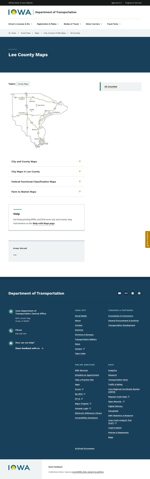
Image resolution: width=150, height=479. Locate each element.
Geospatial (113, 411)
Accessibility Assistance (86, 418)
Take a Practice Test (84, 380)
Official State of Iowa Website (20, 3)
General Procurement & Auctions (123, 320)
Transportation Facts (118, 380)
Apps (77, 384)
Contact (78, 325)
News (77, 344)
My (79, 394)
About (78, 320)
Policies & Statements (118, 432)
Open (115, 401)
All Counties (75, 33)
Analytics (112, 370)
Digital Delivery (115, 406)
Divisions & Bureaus (84, 335)
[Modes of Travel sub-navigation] (80, 24)
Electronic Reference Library (88, 413)
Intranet (81, 408)
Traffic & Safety (115, 384)
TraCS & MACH (115, 428)
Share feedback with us (27, 348)
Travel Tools (25, 33)
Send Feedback (55, 467)
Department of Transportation (56, 12)
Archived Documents (84, 448)
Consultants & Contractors (120, 316)
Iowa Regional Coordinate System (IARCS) (124, 390)
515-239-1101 (20, 334)
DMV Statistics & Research (120, 415)
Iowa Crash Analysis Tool (120, 421)
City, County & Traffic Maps (55, 33)
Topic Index (80, 353)
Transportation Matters (86, 339)
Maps (37, 33)
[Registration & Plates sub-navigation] (58, 24)
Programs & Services (133, 3)
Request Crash (117, 397)
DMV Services (81, 370)
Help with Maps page (44, 223)
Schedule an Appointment (87, 375)
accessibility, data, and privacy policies (88, 472)
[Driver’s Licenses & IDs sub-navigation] (31, 24)
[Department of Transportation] (20, 12)
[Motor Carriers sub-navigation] (101, 24)
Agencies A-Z (116, 3)
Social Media (81, 316)
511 (77, 399)
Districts (79, 330)
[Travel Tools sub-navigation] (120, 24)
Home (13, 33)
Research (112, 375)
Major (82, 404)
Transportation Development (121, 325)
